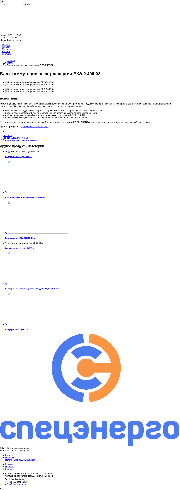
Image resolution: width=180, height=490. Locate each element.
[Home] (90, 446)
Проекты (6, 49)
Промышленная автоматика (34, 127)
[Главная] (90, 33)
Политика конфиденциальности (20, 460)
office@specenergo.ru (15, 484)
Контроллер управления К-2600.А (19, 248)
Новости (6, 51)
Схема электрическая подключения (20, 140)
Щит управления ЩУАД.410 (16, 330)
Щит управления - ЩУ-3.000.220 (18, 157)
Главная (6, 44)
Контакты (6, 54)
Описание (7, 135)
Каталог (6, 47)
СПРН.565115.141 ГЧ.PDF (15, 138)
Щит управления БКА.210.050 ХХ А (20, 238)
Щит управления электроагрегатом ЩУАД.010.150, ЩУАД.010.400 (32, 289)
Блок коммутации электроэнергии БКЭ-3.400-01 (25, 197)
